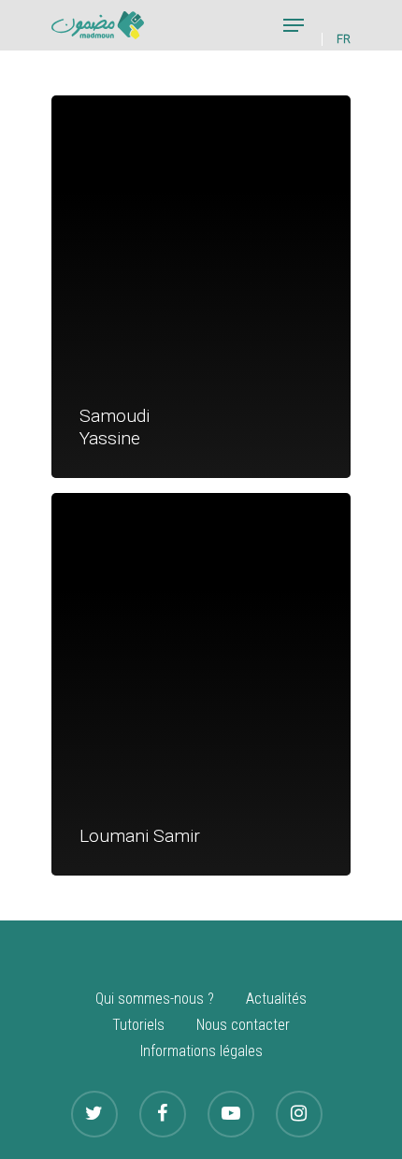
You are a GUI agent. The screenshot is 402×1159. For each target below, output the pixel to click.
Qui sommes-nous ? (154, 998)
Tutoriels (138, 1025)
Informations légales (201, 1051)
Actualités (276, 998)
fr (344, 39)
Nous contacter (243, 1025)
